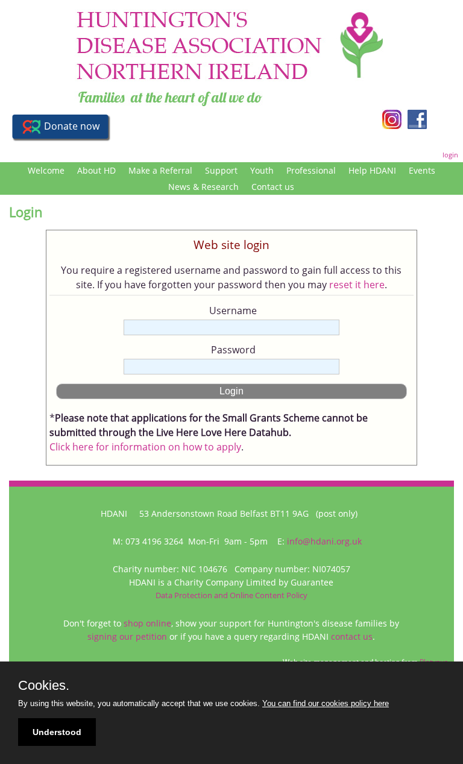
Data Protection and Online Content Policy (231, 595)
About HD (96, 170)
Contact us (272, 186)
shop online (147, 623)
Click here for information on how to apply (145, 446)
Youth (262, 170)
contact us (352, 636)
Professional (311, 170)
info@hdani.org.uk (324, 541)
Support (221, 170)
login (450, 154)
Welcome (46, 170)
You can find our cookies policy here (325, 703)
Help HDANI (372, 170)
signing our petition (127, 636)
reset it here (357, 284)
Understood (57, 732)
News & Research (203, 186)
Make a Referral (160, 170)
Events (422, 170)
